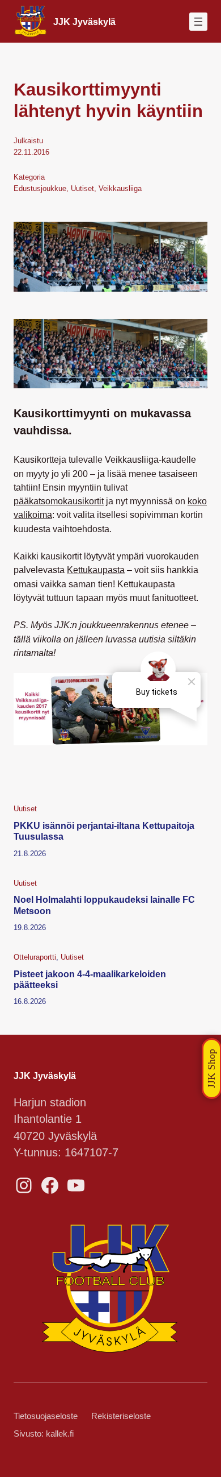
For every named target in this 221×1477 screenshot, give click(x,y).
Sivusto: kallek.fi (44, 1433)
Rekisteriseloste (121, 1416)
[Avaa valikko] (198, 22)
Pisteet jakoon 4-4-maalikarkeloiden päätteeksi (90, 979)
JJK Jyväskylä (84, 21)
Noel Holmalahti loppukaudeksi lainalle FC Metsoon (104, 904)
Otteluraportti (35, 957)
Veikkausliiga (120, 188)
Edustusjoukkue (40, 188)
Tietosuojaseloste (46, 1416)
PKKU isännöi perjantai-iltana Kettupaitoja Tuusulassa (104, 830)
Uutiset (82, 188)
